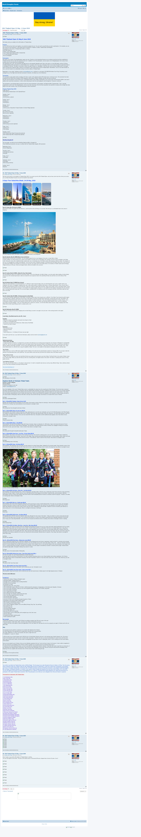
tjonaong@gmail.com (27, 71)
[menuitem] (9, 8)
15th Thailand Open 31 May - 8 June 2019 (16, 28)
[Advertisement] (44, 809)
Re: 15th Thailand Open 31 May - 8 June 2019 (14, 173)
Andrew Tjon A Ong (75, 38)
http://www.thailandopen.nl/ (8, 367)
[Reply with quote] (69, 33)
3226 (75, 39)
